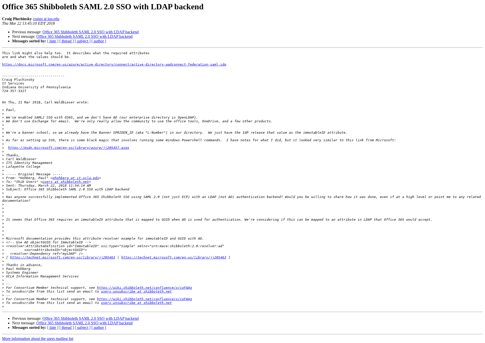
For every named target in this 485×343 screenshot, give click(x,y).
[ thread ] (66, 41)
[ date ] (52, 41)
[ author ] (98, 41)
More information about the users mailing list (37, 338)
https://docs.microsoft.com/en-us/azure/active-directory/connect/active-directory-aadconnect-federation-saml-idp (114, 64)
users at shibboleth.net (65, 182)
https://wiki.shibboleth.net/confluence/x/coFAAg (144, 288)
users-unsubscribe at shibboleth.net (136, 291)
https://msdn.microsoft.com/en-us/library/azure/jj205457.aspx (68, 148)
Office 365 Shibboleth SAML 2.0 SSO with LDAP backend (90, 32)
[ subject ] (82, 41)
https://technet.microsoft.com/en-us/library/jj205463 (62, 257)
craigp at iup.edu (46, 19)
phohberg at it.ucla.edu (76, 178)
